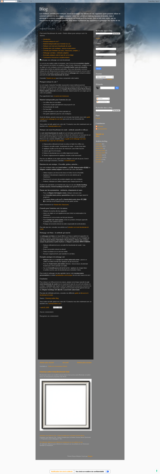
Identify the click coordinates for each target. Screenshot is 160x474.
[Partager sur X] (58, 307)
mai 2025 (98, 161)
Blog (43, 9)
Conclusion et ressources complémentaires (56, 57)
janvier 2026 (99, 148)
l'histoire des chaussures (61, 204)
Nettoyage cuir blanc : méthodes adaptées (56, 53)
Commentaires (102, 101)
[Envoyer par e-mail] (54, 307)
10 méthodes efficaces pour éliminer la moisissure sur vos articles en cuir (61, 442)
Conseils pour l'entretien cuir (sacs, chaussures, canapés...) (61, 50)
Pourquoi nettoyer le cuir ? (51, 41)
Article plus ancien (84, 362)
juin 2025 (98, 159)
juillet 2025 (99, 157)
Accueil (65, 362)
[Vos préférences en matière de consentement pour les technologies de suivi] (157, 471)
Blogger (90, 456)
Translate (109, 79)
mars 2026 (99, 146)
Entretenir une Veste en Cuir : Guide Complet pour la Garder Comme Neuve (62, 435)
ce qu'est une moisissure (61, 96)
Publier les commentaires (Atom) (57, 366)
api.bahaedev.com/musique (64, 275)
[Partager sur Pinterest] (61, 307)
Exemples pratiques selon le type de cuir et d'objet (58, 55)
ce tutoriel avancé (69, 160)
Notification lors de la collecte (62, 471)
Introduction (46, 39)
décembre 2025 (100, 150)
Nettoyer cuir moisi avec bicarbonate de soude (57, 46)
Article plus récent (47, 362)
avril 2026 (98, 144)
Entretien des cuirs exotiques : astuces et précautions (59, 48)
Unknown (100, 126)
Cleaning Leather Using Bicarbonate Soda (54, 372)
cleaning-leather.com (54, 126)
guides (77, 293)
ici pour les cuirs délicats (56, 140)
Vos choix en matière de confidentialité (90, 471)
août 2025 (99, 155)
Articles (100, 98)
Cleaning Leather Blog (52, 298)
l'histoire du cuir (51, 78)
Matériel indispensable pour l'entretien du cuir (56, 44)
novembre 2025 (100, 153)
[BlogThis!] (56, 307)
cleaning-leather (102, 129)
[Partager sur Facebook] (59, 307)
